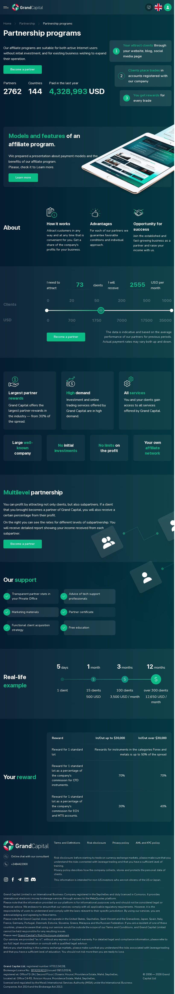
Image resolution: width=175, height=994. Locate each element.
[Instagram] (6, 879)
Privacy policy (120, 843)
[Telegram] (19, 879)
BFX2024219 (39, 970)
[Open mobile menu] (6, 7)
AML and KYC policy (148, 843)
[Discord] (33, 879)
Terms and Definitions (67, 843)
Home (7, 24)
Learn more (23, 177)
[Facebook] (12, 879)
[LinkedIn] (26, 879)
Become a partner (22, 69)
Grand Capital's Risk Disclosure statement (43, 935)
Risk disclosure (96, 843)
